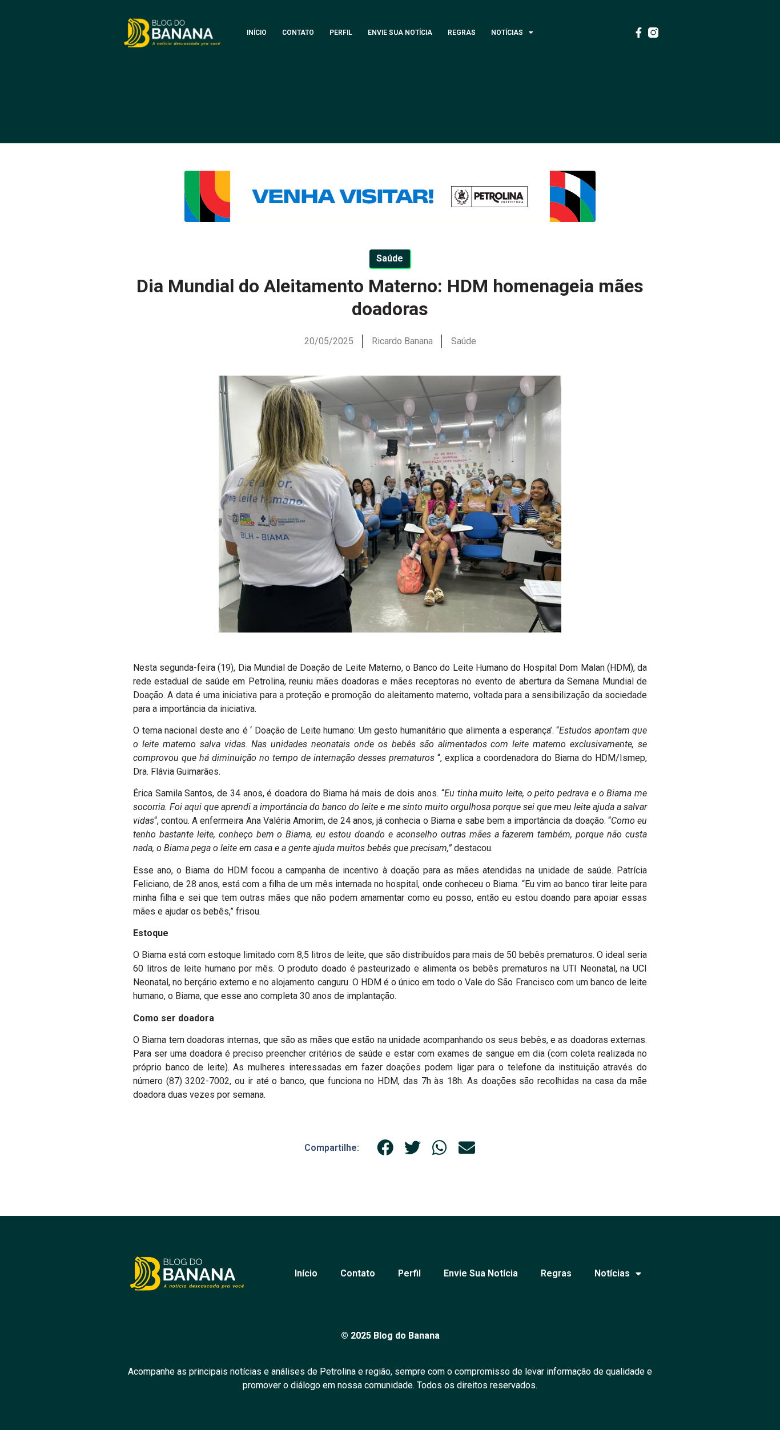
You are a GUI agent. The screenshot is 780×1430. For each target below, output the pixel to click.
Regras (462, 33)
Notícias (507, 33)
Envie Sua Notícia (400, 33)
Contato (298, 33)
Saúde (463, 341)
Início (257, 33)
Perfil (340, 33)
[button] (385, 1148)
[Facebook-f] (638, 32)
